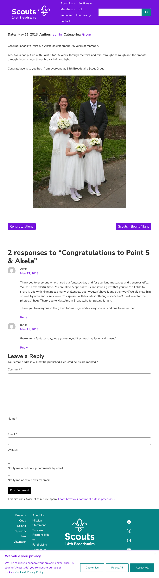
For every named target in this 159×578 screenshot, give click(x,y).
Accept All (142, 567)
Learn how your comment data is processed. (86, 499)
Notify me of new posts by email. (29, 480)
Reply (24, 317)
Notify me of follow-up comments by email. (36, 468)
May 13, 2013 (29, 273)
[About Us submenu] (74, 3)
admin (57, 34)
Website (13, 450)
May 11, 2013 (29, 329)
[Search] (146, 12)
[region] (79, 564)
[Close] (155, 553)
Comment (15, 369)
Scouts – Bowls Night (133, 226)
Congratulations (21, 226)
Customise (92, 567)
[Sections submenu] (91, 3)
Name (13, 419)
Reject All (117, 567)
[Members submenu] (74, 9)
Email (12, 434)
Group (86, 34)
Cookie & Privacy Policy (29, 572)
